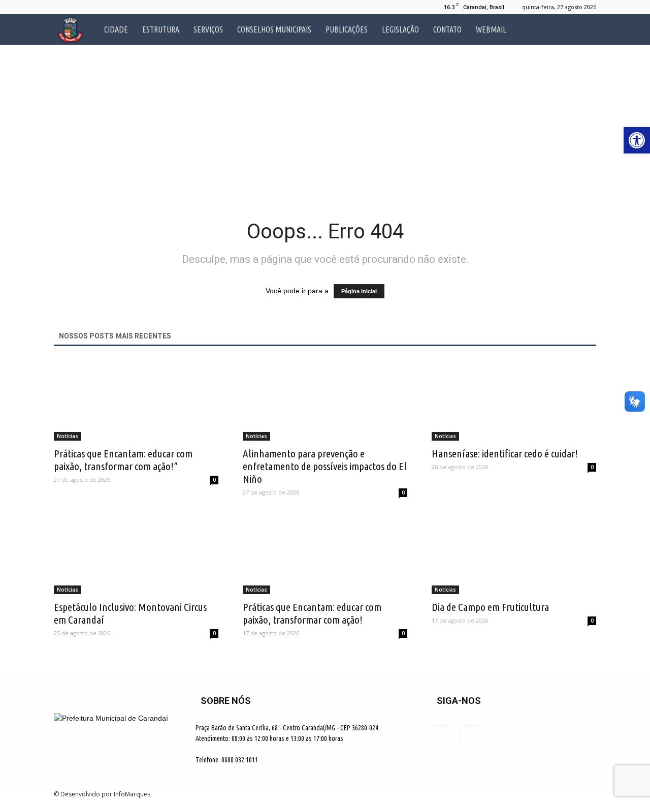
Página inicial (359, 291)
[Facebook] (61, 7)
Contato (447, 29)
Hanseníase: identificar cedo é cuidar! (505, 453)
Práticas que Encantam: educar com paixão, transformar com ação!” (123, 459)
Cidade (116, 29)
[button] (584, 29)
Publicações (347, 29)
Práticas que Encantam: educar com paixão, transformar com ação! (312, 613)
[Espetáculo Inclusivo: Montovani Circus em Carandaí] (136, 553)
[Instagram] (78, 7)
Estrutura (160, 29)
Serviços (208, 29)
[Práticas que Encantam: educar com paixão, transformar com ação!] (325, 553)
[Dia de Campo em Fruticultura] (514, 553)
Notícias (67, 436)
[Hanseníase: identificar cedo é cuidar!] (514, 400)
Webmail (491, 29)
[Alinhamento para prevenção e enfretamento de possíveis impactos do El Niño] (325, 400)
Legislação (400, 29)
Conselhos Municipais (274, 29)
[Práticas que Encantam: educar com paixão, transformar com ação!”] (136, 400)
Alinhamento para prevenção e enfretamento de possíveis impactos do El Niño (325, 466)
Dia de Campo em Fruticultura (490, 607)
